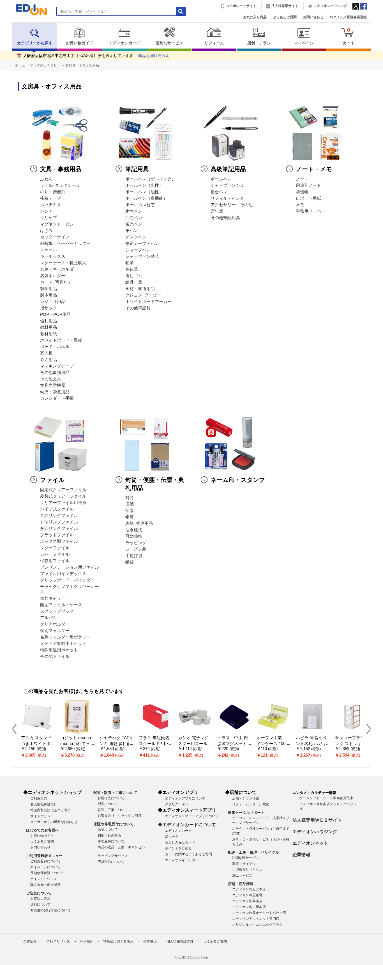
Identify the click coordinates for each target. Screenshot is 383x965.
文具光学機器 (52, 385)
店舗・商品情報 (240, 884)
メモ (300, 205)
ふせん (46, 179)
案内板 (46, 353)
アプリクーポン (176, 804)
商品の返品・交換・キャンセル (121, 847)
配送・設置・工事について (115, 793)
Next (366, 729)
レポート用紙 (308, 198)
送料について (40, 904)
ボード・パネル (55, 346)
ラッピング (135, 543)
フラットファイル (57, 535)
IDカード (171, 836)
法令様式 (133, 530)
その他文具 (50, 379)
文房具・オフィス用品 (82, 65)
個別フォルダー (55, 630)
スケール (48, 250)
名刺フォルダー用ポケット (65, 637)
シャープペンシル (227, 185)
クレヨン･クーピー (143, 295)
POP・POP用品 (55, 314)
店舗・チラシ (259, 43)
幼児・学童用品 (55, 392)
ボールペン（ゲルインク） (150, 179)
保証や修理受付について (113, 824)
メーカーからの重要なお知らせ (53, 822)
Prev (16, 729)
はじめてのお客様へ (42, 830)
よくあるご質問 (285, 17)
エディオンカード (124, 43)
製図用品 (48, 288)
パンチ (46, 211)
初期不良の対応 (109, 835)
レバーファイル (55, 554)
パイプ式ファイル (57, 509)
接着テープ (50, 198)
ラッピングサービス (113, 856)
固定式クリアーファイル (63, 490)
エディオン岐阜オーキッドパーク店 (259, 913)
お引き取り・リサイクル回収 (119, 816)
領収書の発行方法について (50, 910)
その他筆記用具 (225, 217)
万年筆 (217, 211)
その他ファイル (55, 656)
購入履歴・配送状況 (45, 885)
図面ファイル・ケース (61, 605)
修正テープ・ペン (142, 243)
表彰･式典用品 (139, 523)
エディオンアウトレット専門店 (255, 919)
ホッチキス (50, 205)
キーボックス (52, 256)
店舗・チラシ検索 (245, 798)
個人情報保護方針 (43, 804)
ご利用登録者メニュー (44, 856)
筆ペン (131, 230)
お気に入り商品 (255, 17)
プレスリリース (58, 941)
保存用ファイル (55, 561)
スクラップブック (57, 611)
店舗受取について (111, 862)
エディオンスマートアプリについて (192, 816)
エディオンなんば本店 (249, 889)
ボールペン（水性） (144, 185)
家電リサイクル (244, 864)
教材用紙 (48, 334)
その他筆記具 (138, 308)
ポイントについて (43, 879)
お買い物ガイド (79, 43)
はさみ (46, 230)
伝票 (129, 510)
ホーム (20, 65)
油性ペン (133, 217)
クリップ (48, 217)
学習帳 (302, 192)
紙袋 (129, 562)
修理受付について (111, 841)
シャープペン (138, 250)
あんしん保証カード (180, 842)
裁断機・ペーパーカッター (65, 243)
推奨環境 (150, 941)
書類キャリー (52, 598)
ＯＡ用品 (48, 359)
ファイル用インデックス (63, 573)
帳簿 (129, 517)
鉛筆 (129, 263)
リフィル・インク (227, 198)
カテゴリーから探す (34, 43)
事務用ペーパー (310, 211)
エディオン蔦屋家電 (247, 895)
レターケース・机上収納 (63, 263)
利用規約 (86, 941)
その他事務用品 (55, 372)
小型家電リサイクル (247, 870)
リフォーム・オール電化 (250, 804)
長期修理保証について (47, 873)
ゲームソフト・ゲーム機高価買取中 (326, 798)
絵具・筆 (133, 282)
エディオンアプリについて (185, 798)
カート (349, 36)
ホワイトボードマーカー (148, 301)
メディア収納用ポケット (63, 643)
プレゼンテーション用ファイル (69, 567)
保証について (108, 829)
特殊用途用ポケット (59, 650)
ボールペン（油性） (144, 192)
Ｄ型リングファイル (59, 522)
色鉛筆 (131, 269)
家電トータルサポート (246, 812)
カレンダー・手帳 (57, 398)
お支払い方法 (40, 898)
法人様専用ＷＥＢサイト (317, 820)
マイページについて (45, 867)
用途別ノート (308, 185)
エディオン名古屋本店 (249, 907)
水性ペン (133, 211)
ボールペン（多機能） (146, 198)
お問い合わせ (313, 17)
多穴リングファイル (59, 528)
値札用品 (48, 321)
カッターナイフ (55, 237)
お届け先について (111, 798)
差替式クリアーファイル (63, 496)
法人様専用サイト (284, 6)
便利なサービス (169, 43)
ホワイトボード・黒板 (61, 340)
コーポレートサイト (241, 6)
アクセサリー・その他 (232, 205)
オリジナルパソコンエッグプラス (257, 925)
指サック (48, 308)
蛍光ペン (133, 224)
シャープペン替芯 (142, 256)
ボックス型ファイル (59, 541)
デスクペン (135, 237)
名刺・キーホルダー (59, 269)
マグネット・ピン (57, 224)
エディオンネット (310, 843)
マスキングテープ (57, 366)
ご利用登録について (45, 861)
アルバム (48, 617)
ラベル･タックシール (60, 185)
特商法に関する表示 (118, 941)
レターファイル (55, 548)
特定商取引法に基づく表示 (50, 810)
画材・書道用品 (140, 288)
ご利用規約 (38, 798)
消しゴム (133, 276)
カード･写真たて (56, 282)
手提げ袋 (133, 555)
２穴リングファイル (59, 515)
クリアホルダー (55, 624)
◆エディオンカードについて (187, 824)
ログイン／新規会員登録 (348, 17)
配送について (108, 804)
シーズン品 (135, 549)
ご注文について (39, 893)
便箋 (129, 504)
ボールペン (221, 179)
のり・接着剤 (52, 192)
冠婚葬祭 (133, 536)
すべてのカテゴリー (45, 65)
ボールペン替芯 (140, 205)
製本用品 (48, 295)
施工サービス (242, 875)
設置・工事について (113, 810)
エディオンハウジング (330, 6)
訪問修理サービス (245, 858)
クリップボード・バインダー (67, 580)
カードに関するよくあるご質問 (188, 854)
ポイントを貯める (178, 848)
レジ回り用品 (52, 301)
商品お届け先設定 (154, 56)
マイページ (304, 43)
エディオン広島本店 (247, 901)
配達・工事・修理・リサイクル (253, 852)
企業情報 (301, 854)
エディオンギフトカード (183, 860)
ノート (302, 179)
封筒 (129, 497)
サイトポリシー (42, 816)
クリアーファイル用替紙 (63, 502)
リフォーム (214, 43)
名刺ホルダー (52, 276)
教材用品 (48, 327)
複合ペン (219, 192)
